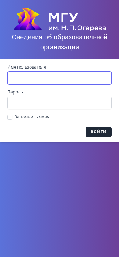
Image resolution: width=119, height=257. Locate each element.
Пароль (15, 92)
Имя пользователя (26, 67)
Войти (98, 132)
